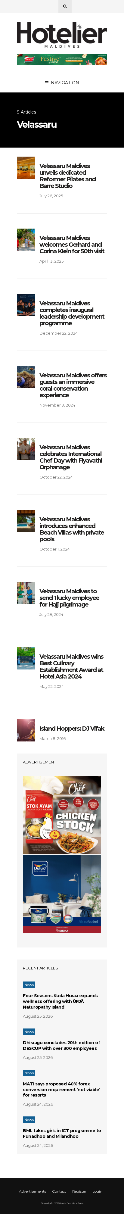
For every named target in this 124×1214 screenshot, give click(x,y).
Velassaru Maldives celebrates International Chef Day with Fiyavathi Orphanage (70, 457)
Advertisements (32, 1191)
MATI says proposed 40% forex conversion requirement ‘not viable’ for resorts (61, 1089)
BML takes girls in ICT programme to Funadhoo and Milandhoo (62, 1133)
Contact (59, 1191)
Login (97, 1191)
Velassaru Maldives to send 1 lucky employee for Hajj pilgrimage (69, 598)
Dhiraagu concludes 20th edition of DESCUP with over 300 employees (61, 1045)
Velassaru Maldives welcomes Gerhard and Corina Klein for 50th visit (71, 244)
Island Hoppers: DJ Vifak (71, 728)
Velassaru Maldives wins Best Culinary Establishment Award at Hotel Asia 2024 (71, 666)
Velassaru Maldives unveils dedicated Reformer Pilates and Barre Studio (67, 176)
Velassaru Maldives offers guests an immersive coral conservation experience (73, 385)
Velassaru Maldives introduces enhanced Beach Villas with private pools (71, 529)
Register (79, 1191)
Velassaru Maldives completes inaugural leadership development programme (71, 313)
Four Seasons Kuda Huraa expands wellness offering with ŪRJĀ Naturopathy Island (60, 1001)
